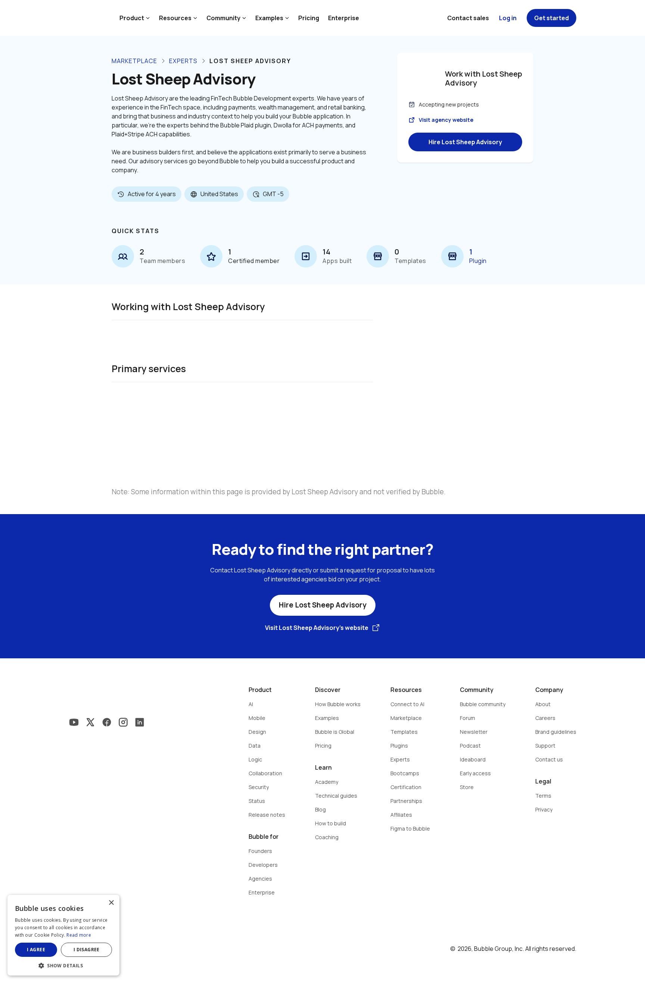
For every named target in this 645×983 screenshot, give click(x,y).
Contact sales (468, 18)
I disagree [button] (87, 949)
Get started (551, 18)
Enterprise (343, 18)
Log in (508, 18)
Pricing (308, 18)
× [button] (111, 903)
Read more (78, 935)
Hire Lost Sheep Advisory (465, 142)
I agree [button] (36, 949)
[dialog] (63, 935)
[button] (63, 965)
